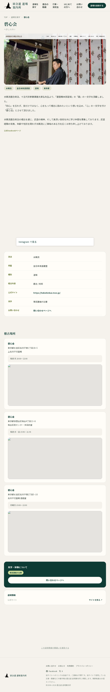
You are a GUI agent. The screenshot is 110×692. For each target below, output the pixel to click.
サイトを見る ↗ (95, 600)
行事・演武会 (56, 5)
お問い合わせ (79, 5)
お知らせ (61, 666)
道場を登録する (96, 5)
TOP (6, 17)
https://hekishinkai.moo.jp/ (46, 292)
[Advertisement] (55, 625)
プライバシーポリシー (84, 666)
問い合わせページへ (42, 310)
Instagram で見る (28, 241)
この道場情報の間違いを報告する (55, 647)
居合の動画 (45, 5)
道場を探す (35, 5)
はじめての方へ (68, 5)
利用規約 (70, 666)
